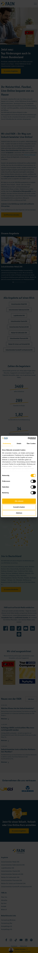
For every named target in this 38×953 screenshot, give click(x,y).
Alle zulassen (19, 501)
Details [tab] (19, 443)
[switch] (33, 481)
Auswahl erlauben (19, 507)
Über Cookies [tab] (31, 443)
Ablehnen (19, 513)
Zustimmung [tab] (7, 443)
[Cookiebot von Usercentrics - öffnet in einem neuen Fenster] (28, 438)
